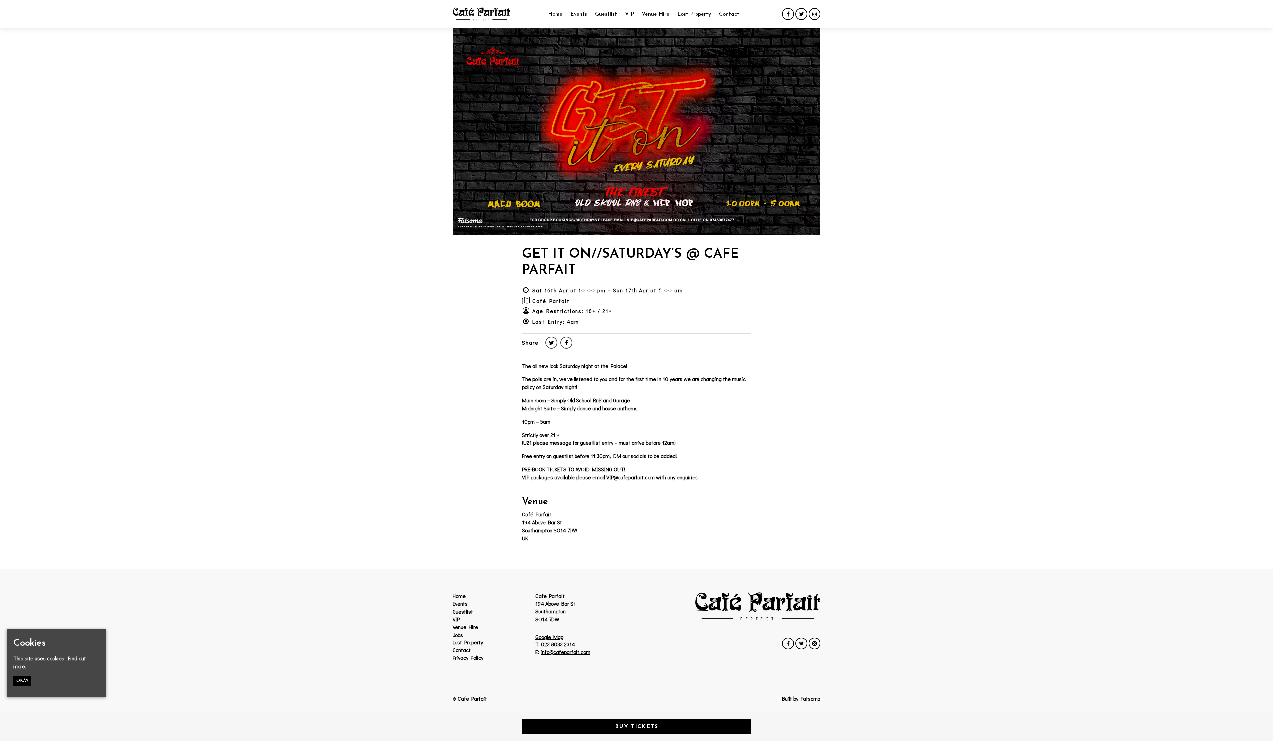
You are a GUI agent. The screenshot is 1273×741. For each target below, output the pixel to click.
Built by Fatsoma (801, 698)
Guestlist (606, 14)
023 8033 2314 (558, 644)
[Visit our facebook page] (788, 13)
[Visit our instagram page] (814, 13)
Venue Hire (655, 14)
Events (578, 14)
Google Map (549, 636)
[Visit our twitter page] (801, 13)
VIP (629, 14)
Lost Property (694, 14)
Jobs (458, 634)
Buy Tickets (636, 726)
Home (555, 14)
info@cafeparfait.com (565, 651)
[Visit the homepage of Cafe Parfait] (481, 14)
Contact (729, 14)
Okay (22, 681)
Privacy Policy (468, 657)
